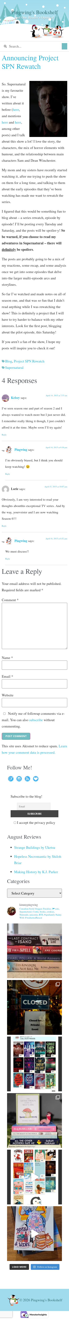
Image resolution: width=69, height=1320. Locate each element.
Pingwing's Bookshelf (34, 12)
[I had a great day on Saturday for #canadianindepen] (34, 1120)
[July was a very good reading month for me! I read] (34, 1064)
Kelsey (15, 397)
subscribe (36, 719)
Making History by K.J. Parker (36, 871)
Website (7, 695)
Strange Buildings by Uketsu (34, 847)
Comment (10, 600)
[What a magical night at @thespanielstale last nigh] (34, 1007)
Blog (8, 361)
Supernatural (14, 367)
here (16, 109)
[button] (64, 46)
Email (7, 676)
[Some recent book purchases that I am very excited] (34, 950)
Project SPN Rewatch (29, 361)
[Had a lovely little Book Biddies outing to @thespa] (34, 1233)
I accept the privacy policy (35, 822)
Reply (4, 434)
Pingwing (21, 449)
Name (7, 657)
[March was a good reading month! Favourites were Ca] (34, 1177)
